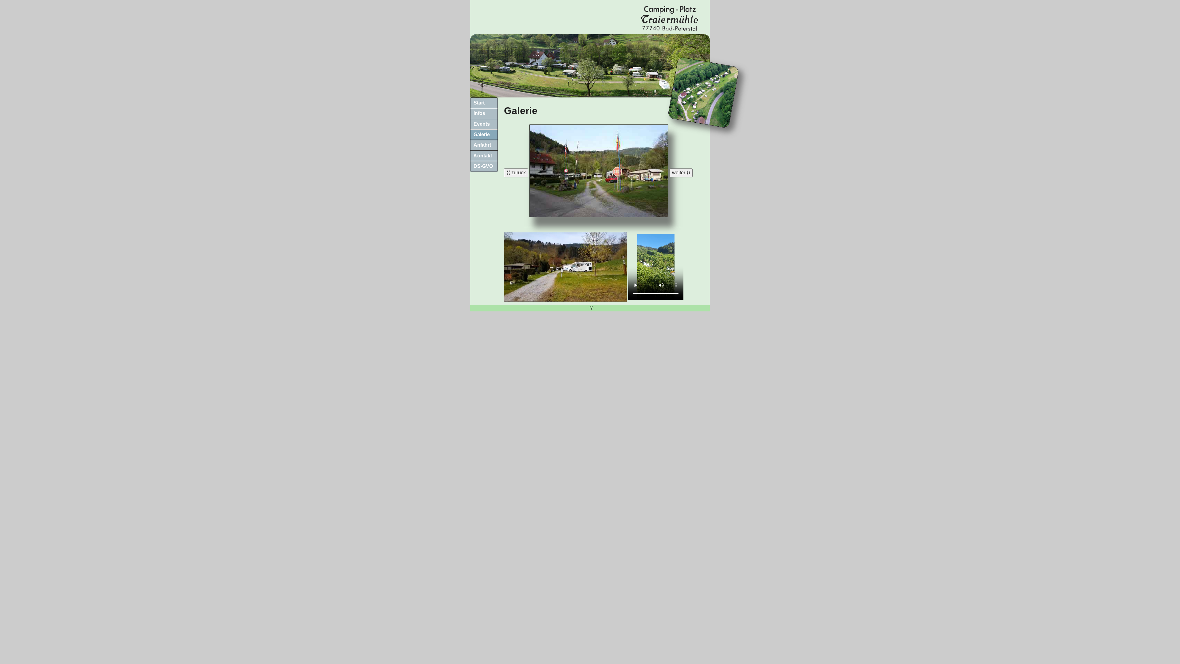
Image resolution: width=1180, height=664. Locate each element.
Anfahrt (482, 145)
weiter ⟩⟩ (681, 172)
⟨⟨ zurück (516, 172)
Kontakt (483, 155)
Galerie (482, 134)
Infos (479, 113)
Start (479, 102)
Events (482, 124)
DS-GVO (483, 166)
